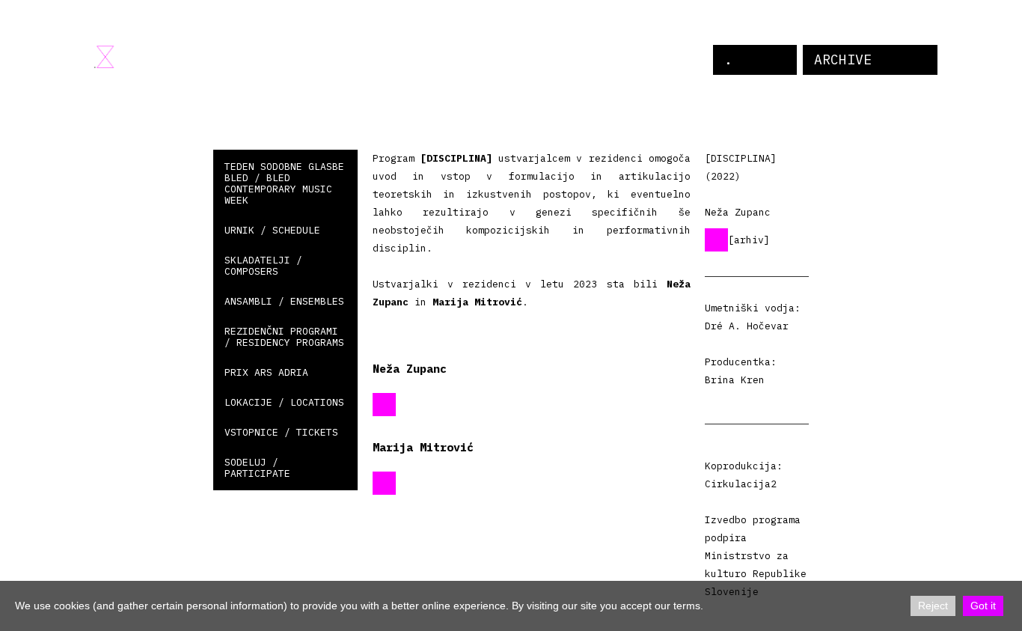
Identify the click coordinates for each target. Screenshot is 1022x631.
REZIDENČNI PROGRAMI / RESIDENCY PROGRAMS (284, 337)
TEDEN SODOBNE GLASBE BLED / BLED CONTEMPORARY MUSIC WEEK (284, 183)
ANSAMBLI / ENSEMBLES (284, 301)
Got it (983, 606)
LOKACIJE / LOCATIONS (284, 402)
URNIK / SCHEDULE (272, 230)
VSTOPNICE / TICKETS (281, 432)
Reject (933, 606)
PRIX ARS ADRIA (266, 372)
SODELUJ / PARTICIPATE (257, 468)
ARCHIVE (843, 59)
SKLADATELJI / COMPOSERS (263, 266)
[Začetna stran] (104, 56)
